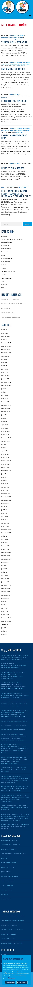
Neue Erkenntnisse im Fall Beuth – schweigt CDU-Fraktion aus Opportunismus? (16, 193)
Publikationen (5, 262)
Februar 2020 (5, 523)
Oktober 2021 (5, 467)
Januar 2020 (5, 526)
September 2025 (6, 353)
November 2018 (6, 552)
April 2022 (4, 451)
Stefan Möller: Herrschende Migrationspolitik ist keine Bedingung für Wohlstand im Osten (15, 695)
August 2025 (5, 356)
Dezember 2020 (6, 493)
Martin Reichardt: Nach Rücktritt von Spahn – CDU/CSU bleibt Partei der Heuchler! (15, 827)
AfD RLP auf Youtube (8, 938)
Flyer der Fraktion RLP (9, 863)
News (15, 37)
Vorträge (4, 284)
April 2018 (4, 575)
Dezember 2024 (6, 382)
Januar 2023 (5, 434)
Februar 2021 (5, 487)
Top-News (4, 275)
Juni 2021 (4, 477)
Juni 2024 (4, 389)
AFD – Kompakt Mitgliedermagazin (13, 854)
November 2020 (6, 497)
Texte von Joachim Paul (8, 271)
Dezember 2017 (6, 585)
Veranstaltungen (6, 278)
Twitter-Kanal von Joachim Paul (12, 920)
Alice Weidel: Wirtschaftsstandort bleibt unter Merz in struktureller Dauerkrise (14, 769)
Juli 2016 (4, 628)
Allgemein (12, 35)
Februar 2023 (5, 431)
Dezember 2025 (6, 343)
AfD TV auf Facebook (8, 934)
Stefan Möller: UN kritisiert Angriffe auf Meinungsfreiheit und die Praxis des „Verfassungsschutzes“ (14, 789)
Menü (30, 16)
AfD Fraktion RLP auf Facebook (12, 929)
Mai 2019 (4, 536)
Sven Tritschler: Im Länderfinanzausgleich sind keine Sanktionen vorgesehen (13, 666)
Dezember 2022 (6, 438)
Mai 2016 (4, 634)
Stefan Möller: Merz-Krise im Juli (13, 729)
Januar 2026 (5, 340)
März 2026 (4, 333)
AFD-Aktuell (14, 650)
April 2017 (4, 608)
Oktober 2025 (5, 349)
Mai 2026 (4, 330)
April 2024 (4, 395)
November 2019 (6, 533)
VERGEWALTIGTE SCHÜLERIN (10, 299)
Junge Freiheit (6, 872)
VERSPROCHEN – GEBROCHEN (14, 42)
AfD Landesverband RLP (9, 840)
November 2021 (6, 464)
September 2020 (6, 500)
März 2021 (4, 484)
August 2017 (5, 598)
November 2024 (6, 385)
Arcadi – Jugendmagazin (9, 876)
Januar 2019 (5, 549)
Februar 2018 (5, 579)
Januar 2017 (5, 615)
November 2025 (6, 346)
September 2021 (6, 470)
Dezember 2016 (6, 618)
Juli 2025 (4, 359)
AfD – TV (4, 858)
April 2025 (4, 369)
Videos (3, 281)
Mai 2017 (4, 605)
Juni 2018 (4, 569)
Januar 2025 (5, 379)
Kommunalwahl (6, 37)
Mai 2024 (4, 392)
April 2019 (4, 539)
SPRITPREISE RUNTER (7, 313)
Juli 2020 (4, 507)
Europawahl (21, 35)
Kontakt (4, 954)
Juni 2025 (4, 362)
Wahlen (20, 37)
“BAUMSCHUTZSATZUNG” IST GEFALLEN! (13, 304)
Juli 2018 (4, 565)
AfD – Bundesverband (8, 849)
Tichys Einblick (6, 890)
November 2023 (6, 408)
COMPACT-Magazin (7, 881)
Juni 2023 (4, 418)
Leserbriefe (4, 252)
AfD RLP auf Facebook (9, 925)
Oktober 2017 (5, 592)
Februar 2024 (5, 402)
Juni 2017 (4, 601)
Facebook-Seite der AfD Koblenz (12, 916)
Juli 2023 (4, 415)
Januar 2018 (5, 582)
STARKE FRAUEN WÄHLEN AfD (10, 317)
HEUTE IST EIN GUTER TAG (12, 168)
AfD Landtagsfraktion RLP (10, 844)
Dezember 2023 (6, 405)
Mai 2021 (4, 480)
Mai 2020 (4, 513)
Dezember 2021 (6, 461)
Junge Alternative (7, 867)
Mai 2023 (4, 421)
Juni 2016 (4, 631)
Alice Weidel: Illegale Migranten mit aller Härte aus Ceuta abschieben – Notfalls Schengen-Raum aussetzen (14, 723)
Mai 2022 (4, 448)
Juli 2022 (4, 444)
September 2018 (6, 559)
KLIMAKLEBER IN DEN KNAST (14, 101)
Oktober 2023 (5, 412)
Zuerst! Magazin (7, 885)
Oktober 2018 (5, 556)
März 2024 (4, 398)
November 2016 (6, 621)
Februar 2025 (5, 376)
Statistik (3, 265)
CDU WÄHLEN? (5, 308)
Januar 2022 (5, 457)
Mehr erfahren (11, 978)
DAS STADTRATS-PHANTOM (13, 69)
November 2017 (6, 588)
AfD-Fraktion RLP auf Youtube (12, 943)
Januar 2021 (5, 490)
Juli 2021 (4, 474)
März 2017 (4, 611)
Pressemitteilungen (7, 96)
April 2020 (4, 516)
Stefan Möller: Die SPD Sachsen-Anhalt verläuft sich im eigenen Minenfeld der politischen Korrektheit (15, 657)
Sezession (4, 894)
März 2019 (4, 543)
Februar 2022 (5, 454)
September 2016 (6, 624)
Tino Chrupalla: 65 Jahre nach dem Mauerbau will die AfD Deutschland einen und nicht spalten (14, 704)
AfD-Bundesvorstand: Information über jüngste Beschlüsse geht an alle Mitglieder (14, 808)
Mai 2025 (4, 366)
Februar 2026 (5, 336)
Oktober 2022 (5, 441)
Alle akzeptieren (10, 982)
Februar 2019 (5, 546)
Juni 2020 (4, 510)
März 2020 (4, 520)
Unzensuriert (6, 899)
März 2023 (4, 428)
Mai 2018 (4, 572)
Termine (4, 268)
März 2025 (4, 372)
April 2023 (4, 425)
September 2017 (6, 595)
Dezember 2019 (6, 529)
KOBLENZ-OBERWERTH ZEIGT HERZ (14, 137)
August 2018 (5, 562)
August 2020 (5, 503)
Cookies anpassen (22, 982)
